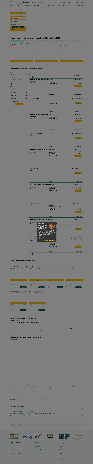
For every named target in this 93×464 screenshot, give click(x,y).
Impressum (39, 238)
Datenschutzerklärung (41, 237)
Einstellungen (39, 240)
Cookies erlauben (52, 240)
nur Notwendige (45, 240)
